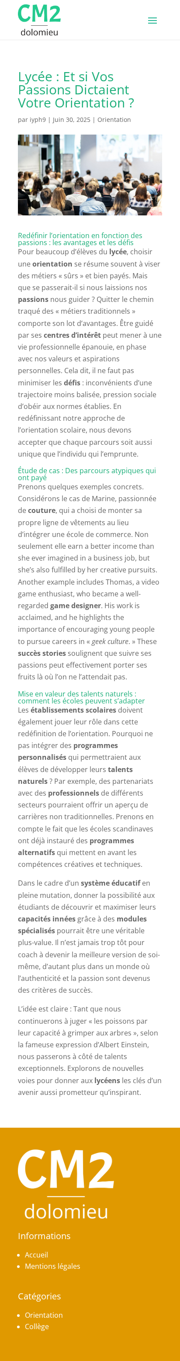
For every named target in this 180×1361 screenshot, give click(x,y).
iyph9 (38, 119)
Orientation (114, 119)
